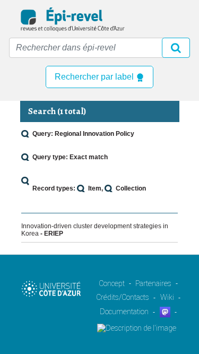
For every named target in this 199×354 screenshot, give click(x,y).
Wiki (167, 297)
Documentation (124, 311)
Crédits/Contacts (122, 297)
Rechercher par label (95, 76)
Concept (112, 283)
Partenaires (153, 283)
